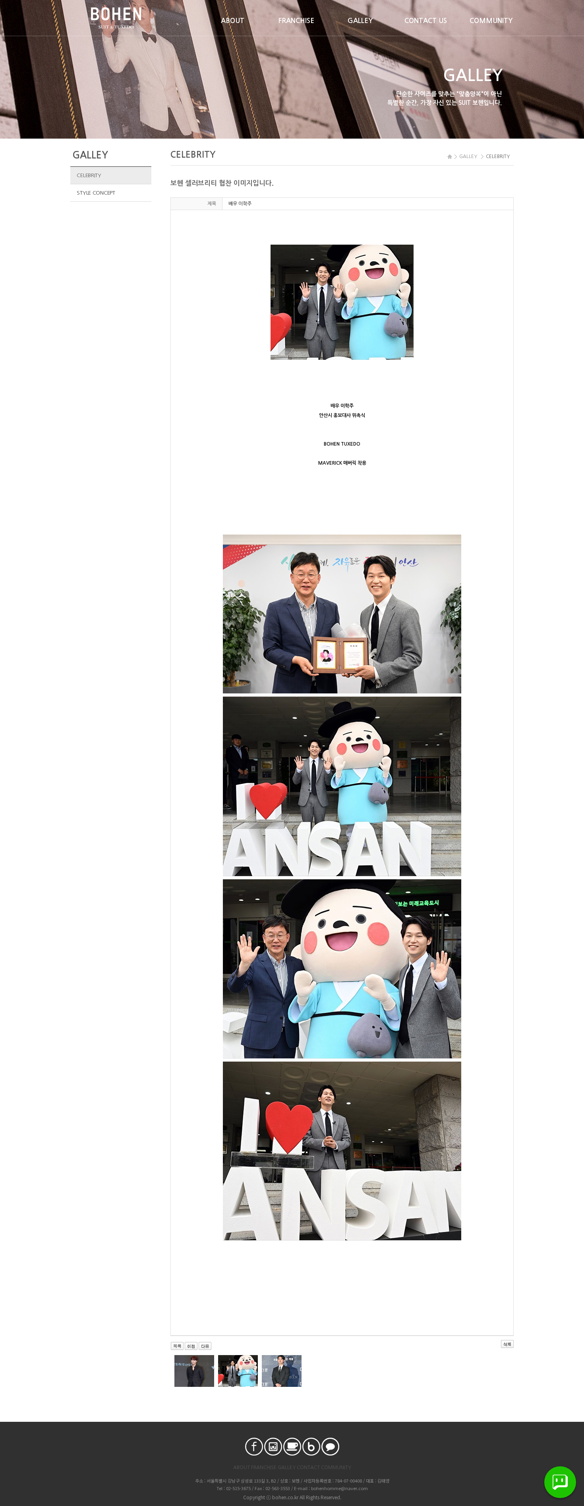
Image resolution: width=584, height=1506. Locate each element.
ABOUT (232, 20)
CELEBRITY (89, 175)
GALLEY (360, 20)
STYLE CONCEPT (96, 192)
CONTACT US (425, 20)
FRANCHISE (296, 20)
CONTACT (308, 1467)
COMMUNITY (491, 20)
